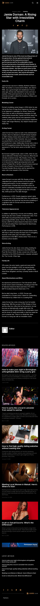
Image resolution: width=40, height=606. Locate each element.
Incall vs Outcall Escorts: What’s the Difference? (17, 524)
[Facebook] (13, 25)
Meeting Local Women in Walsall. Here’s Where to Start (19, 485)
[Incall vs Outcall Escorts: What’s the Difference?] (20, 511)
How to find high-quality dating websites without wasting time (20, 447)
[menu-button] (37, 3)
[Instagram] (8, 590)
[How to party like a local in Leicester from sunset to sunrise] (20, 396)
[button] (32, 3)
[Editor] (5, 330)
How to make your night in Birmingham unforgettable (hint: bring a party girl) (19, 371)
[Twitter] (18, 25)
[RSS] (12, 590)
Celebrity (25, 11)
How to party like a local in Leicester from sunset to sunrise (18, 409)
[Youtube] (20, 590)
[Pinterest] (22, 25)
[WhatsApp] (27, 25)
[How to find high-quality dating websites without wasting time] (20, 434)
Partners (5, 598)
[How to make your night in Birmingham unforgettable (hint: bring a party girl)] (20, 358)
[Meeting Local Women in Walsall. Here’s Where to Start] (20, 472)
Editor (12, 329)
